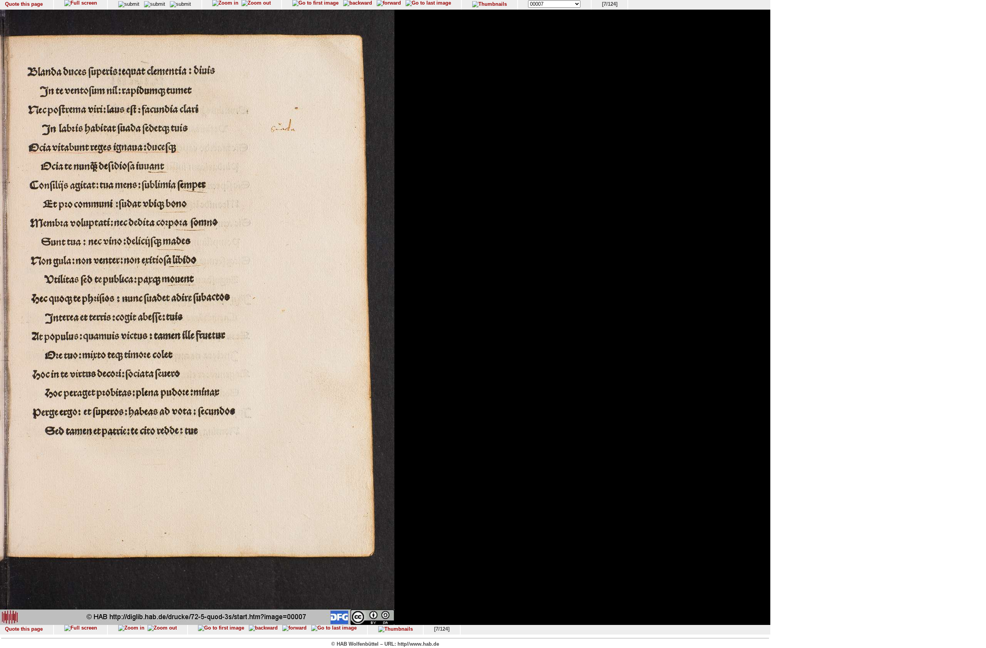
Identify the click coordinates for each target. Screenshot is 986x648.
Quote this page (24, 4)
